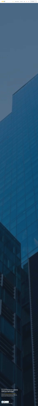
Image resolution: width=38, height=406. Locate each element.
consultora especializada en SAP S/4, (10, 393)
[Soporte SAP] (3, 1)
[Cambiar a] (26, 1)
